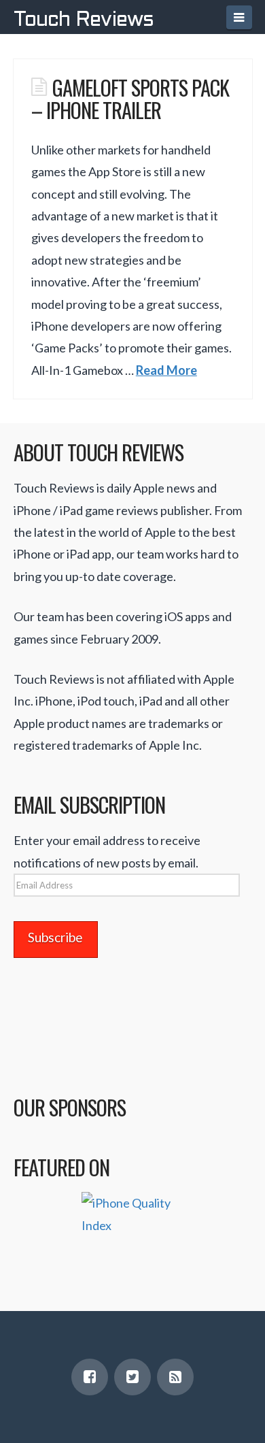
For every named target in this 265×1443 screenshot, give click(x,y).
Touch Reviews (84, 20)
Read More (166, 370)
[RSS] (175, 1377)
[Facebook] (89, 1377)
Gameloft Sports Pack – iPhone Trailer (130, 98)
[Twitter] (132, 1377)
